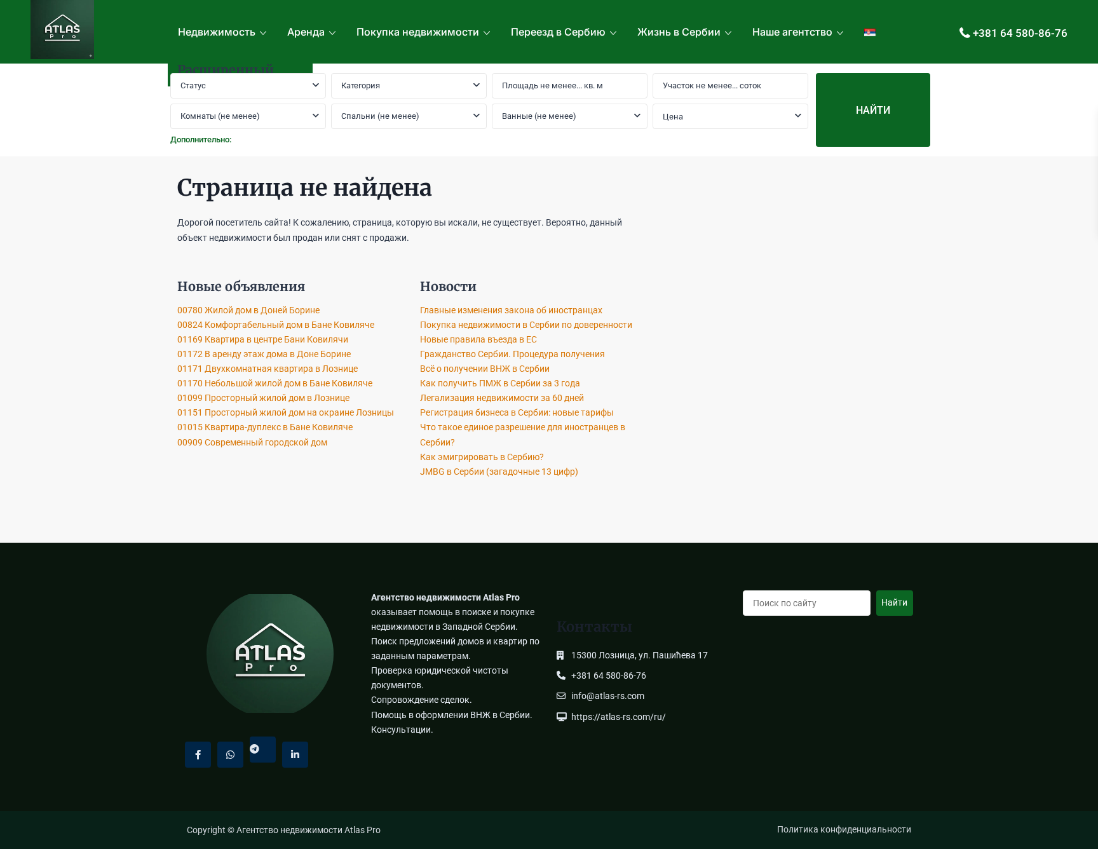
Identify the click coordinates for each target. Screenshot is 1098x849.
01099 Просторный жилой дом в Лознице (263, 398)
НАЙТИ (873, 110)
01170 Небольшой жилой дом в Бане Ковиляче (274, 383)
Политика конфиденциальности (844, 829)
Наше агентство (792, 31)
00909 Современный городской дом (252, 442)
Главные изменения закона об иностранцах (511, 310)
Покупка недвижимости (417, 31)
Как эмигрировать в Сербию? (482, 457)
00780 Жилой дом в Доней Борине (248, 310)
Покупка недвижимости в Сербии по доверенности (526, 325)
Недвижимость (216, 31)
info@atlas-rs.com (607, 696)
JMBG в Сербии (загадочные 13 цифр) (499, 471)
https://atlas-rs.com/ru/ (618, 717)
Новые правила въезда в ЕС (478, 339)
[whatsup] (230, 755)
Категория (360, 85)
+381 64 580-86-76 (1020, 33)
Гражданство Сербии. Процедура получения (512, 354)
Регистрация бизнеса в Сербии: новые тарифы (517, 412)
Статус (193, 85)
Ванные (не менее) (539, 116)
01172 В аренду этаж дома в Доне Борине (264, 354)
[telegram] (263, 750)
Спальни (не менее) (380, 116)
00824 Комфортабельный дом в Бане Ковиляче (275, 325)
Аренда (306, 31)
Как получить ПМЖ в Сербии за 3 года (500, 383)
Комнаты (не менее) (220, 116)
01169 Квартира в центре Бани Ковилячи (262, 339)
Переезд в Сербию (558, 31)
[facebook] (198, 755)
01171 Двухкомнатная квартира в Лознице (267, 368)
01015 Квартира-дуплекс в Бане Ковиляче (265, 427)
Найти (894, 602)
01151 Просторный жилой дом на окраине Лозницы (285, 412)
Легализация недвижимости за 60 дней (502, 398)
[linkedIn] (295, 755)
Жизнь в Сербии (679, 31)
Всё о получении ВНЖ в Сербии (485, 368)
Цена (673, 116)
